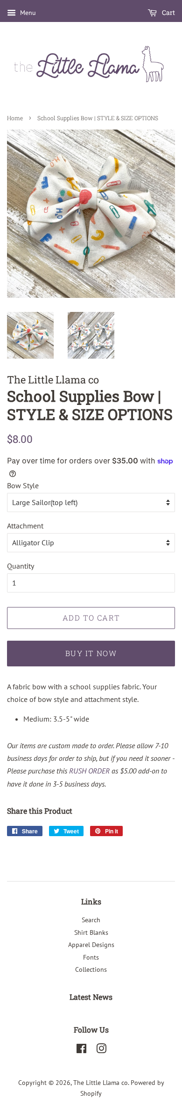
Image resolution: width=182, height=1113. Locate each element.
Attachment (25, 525)
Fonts (91, 957)
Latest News (91, 997)
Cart (168, 12)
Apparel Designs (91, 944)
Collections (91, 969)
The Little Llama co (100, 1082)
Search (91, 920)
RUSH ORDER (89, 770)
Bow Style (23, 485)
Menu (27, 12)
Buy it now (91, 653)
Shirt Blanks (91, 932)
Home (15, 118)
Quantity (20, 566)
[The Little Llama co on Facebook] (81, 1050)
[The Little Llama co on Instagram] (101, 1050)
